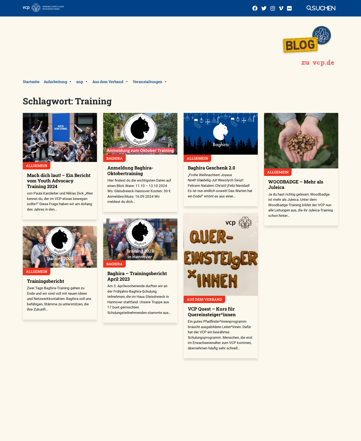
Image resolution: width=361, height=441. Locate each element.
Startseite (31, 81)
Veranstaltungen (147, 81)
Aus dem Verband (107, 81)
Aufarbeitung (55, 81)
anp (79, 81)
